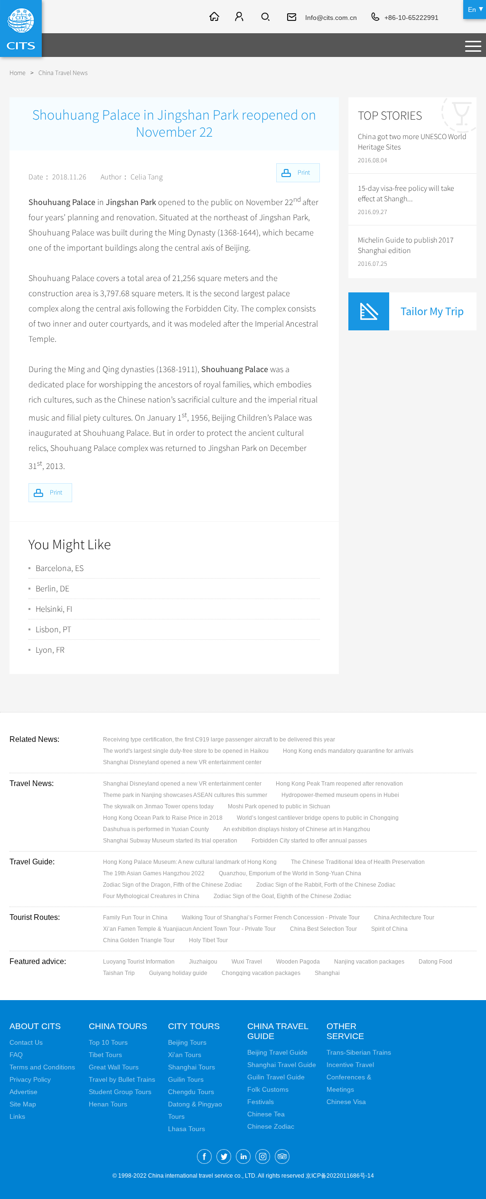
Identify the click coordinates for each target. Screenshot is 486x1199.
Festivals (260, 1101)
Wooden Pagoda (298, 961)
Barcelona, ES (60, 568)
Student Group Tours (120, 1092)
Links (17, 1116)
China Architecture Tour (404, 917)
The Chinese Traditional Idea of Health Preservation (358, 862)
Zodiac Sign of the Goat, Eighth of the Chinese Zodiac (282, 896)
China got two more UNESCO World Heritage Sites (412, 142)
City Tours (194, 1026)
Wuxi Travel (247, 961)
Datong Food (435, 961)
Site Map (22, 1104)
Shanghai (327, 973)
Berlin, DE (52, 588)
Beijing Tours (187, 1042)
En (472, 9)
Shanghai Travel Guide (281, 1064)
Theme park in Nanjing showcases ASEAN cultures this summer (185, 795)
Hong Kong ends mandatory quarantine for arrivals (348, 751)
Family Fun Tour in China (135, 917)
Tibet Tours (105, 1054)
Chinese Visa (346, 1101)
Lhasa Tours (186, 1129)
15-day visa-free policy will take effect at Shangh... (406, 194)
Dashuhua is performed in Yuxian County (156, 829)
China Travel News (63, 73)
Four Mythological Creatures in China (151, 896)
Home (17, 73)
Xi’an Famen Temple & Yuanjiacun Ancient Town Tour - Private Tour (189, 929)
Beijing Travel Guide (277, 1052)
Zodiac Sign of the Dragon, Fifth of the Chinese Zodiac (172, 884)
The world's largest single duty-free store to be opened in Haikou (186, 751)
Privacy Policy (30, 1079)
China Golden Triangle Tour (139, 940)
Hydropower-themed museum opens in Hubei (340, 795)
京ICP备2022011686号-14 (340, 1175)
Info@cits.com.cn (331, 17)
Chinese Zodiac (270, 1126)
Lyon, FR (50, 650)
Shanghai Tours (191, 1067)
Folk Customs (268, 1089)
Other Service (345, 1031)
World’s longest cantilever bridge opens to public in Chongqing (318, 818)
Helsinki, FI (54, 609)
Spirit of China (389, 929)
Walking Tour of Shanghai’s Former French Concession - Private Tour (271, 917)
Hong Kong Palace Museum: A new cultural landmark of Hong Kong (190, 862)
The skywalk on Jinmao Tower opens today (158, 806)
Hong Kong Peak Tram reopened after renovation (339, 783)
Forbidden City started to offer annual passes (309, 840)
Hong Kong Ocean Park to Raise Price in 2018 (163, 818)
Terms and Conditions (42, 1067)
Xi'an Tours (184, 1054)
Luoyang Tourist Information (139, 961)
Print (56, 492)
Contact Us (26, 1042)
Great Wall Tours (114, 1067)
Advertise (23, 1092)
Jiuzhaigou (203, 961)
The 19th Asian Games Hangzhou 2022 (154, 873)
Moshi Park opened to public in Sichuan (279, 806)
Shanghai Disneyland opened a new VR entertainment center (182, 762)
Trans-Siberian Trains (359, 1052)
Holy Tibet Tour (208, 940)
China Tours (118, 1026)
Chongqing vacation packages (261, 973)
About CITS (35, 1026)
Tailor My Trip (432, 311)
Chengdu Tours (191, 1092)
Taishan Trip (119, 973)
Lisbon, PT (53, 629)
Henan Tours (108, 1104)
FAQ (16, 1054)
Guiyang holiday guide (178, 973)
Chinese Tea (266, 1114)
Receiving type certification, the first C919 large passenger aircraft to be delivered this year (219, 739)
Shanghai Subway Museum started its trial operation (170, 840)
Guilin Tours (186, 1079)
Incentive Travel (350, 1064)
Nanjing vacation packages (369, 961)
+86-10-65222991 (411, 17)
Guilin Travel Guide (276, 1077)
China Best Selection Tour (323, 929)
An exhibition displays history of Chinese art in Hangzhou (296, 829)
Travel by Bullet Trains (122, 1079)
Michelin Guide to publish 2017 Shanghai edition (406, 245)
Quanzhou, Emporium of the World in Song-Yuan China (290, 873)
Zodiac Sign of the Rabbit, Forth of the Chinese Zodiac (325, 884)
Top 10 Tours (108, 1042)
